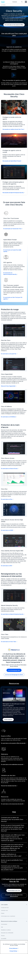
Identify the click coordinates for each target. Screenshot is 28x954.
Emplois (2, 913)
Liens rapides (4, 904)
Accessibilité (3, 938)
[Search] (22, 2)
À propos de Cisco (5, 907)
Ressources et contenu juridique (9, 921)
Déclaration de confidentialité (7, 932)
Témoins (3, 935)
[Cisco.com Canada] (3, 2)
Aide (2, 927)
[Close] (26, 942)
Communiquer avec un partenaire (8, 916)
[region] (14, 947)
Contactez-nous (4, 910)
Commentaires (4, 924)
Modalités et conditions (6, 929)
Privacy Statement (13, 948)
